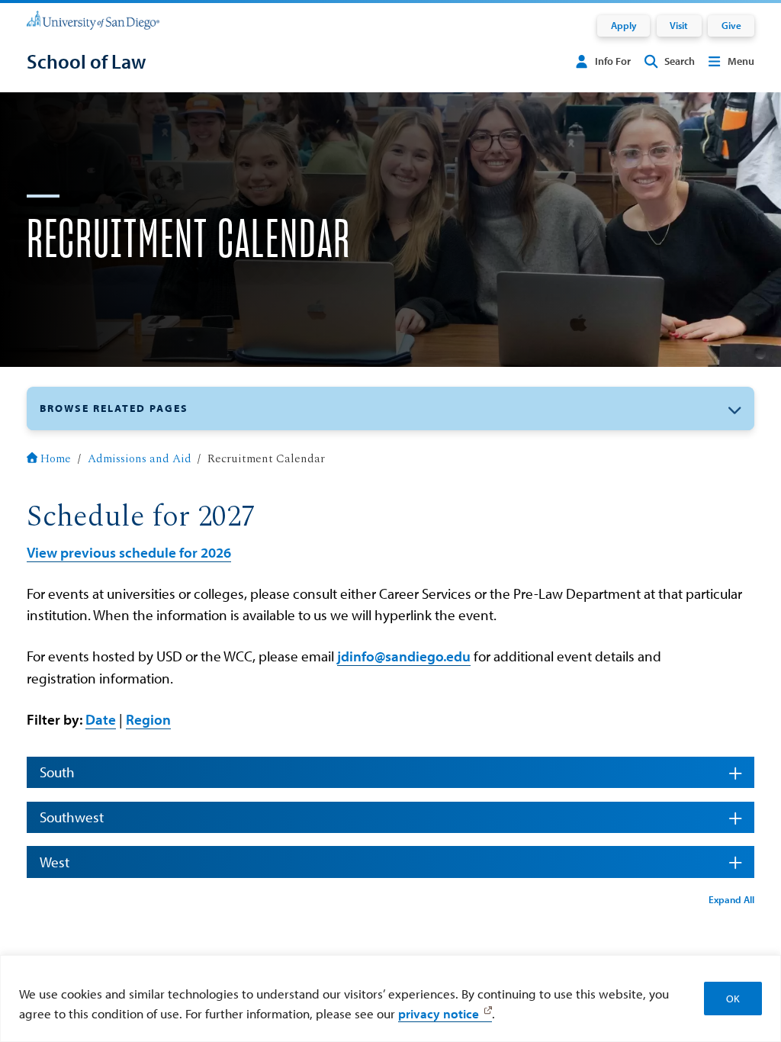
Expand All (731, 899)
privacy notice (438, 1013)
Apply (624, 25)
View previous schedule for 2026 (129, 552)
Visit (679, 25)
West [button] (54, 862)
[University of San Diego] (93, 19)
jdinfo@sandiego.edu (404, 656)
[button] (390, 408)
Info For (613, 61)
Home (55, 459)
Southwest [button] (72, 817)
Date (100, 719)
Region (148, 719)
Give (731, 25)
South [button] (57, 772)
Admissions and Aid (139, 459)
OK (733, 998)
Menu (741, 61)
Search (679, 61)
